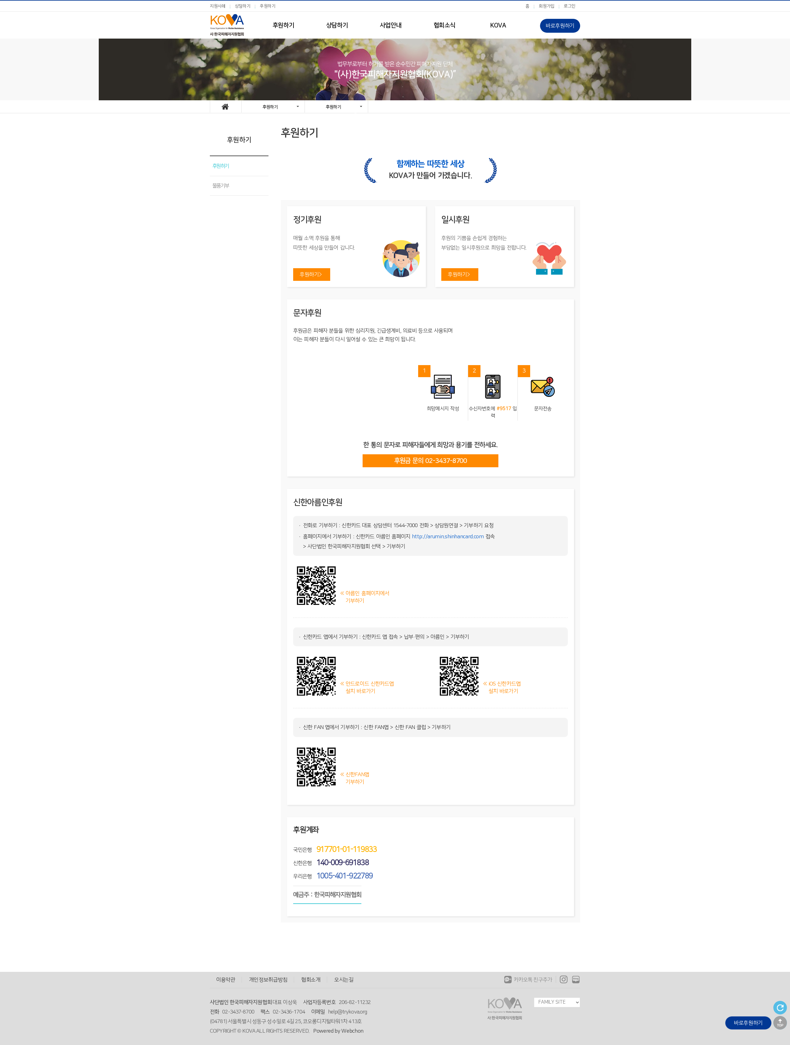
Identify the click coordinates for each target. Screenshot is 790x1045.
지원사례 (218, 6)
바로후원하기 (560, 26)
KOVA (498, 25)
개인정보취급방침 (268, 980)
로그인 (570, 6)
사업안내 (390, 25)
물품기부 (220, 186)
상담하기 (243, 6)
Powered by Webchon (338, 1031)
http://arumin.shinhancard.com (448, 536)
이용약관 (225, 980)
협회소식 (444, 25)
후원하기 (268, 6)
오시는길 (344, 980)
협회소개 (311, 980)
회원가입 (547, 6)
